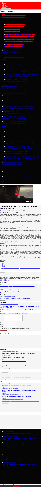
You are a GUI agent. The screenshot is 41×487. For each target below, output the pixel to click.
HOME (3, 13)
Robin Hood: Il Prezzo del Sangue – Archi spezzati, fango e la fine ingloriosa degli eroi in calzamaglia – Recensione (20, 143)
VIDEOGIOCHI (4, 105)
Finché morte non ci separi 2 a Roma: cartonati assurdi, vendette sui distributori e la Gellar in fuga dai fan (18, 41)
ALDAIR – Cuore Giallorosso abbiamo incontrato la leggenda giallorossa (14, 26)
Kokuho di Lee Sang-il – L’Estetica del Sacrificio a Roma (12, 31)
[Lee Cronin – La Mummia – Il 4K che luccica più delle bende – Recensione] (14, 55)
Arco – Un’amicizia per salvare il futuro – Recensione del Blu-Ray (11, 52)
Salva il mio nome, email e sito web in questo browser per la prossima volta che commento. (16, 328)
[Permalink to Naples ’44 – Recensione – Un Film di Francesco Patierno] (8, 359)
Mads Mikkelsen (31, 268)
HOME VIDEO (4, 49)
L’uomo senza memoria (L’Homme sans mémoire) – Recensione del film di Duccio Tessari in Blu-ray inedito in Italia (20, 71)
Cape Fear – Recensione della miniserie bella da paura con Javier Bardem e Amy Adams (14, 93)
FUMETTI (3, 181)
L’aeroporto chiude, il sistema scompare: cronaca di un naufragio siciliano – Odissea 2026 (14, 178)
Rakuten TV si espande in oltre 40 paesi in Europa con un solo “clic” (16, 459)
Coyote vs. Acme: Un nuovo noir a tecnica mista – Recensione (10, 129)
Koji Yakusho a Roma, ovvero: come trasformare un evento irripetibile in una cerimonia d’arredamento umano (19, 36)
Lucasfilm (26, 268)
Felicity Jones (12, 268)
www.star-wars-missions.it (20, 253)
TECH (3, 182)
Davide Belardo (3, 210)
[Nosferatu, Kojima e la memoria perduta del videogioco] (10, 111)
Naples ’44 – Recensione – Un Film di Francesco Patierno (14, 361)
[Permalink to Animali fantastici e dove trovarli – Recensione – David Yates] (11, 366)
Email (1, 324)
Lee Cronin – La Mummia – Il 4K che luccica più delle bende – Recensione (14, 57)
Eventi (3, 2)
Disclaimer (4, 7)
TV (2, 84)
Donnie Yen (8, 268)
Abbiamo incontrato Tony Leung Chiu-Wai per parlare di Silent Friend (13, 46)
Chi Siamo (4, 3)
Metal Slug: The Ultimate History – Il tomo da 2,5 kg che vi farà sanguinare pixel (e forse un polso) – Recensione (18, 108)
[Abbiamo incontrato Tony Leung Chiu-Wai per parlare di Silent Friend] (14, 44)
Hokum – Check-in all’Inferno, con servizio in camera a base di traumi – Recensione (15, 153)
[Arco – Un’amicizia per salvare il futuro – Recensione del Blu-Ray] (11, 50)
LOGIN (3, 183)
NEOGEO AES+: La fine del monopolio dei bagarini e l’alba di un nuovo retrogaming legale (14, 123)
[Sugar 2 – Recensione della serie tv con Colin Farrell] (9, 86)
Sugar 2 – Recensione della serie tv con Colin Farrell (9, 88)
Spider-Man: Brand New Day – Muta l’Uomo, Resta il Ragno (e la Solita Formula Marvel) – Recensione (18, 138)
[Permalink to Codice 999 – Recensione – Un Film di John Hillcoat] (7, 355)
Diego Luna (4, 268)
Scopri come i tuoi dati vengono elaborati (21, 331)
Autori (3, 4)
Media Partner (4, 5)
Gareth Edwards (22, 268)
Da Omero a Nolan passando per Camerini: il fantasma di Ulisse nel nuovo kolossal (13, 17)
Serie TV (5, 85)
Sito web (1, 326)
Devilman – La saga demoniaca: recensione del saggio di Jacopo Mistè (11, 173)
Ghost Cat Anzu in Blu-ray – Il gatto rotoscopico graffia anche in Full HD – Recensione (16, 81)
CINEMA (3, 14)
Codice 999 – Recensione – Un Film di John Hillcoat (13, 357)
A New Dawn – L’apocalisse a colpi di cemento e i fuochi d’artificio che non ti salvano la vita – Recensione (18, 148)
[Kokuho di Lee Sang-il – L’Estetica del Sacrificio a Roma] (12, 29)
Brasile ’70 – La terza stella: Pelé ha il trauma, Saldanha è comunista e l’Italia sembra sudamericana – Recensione (17, 102)
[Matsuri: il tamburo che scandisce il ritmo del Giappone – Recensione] (12, 162)
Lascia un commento (18, 210)
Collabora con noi (5, 6)
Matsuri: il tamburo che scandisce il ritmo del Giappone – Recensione (11, 164)
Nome (1, 322)
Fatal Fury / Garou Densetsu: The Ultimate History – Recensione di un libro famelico (14, 118)
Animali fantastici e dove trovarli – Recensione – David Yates (14, 368)
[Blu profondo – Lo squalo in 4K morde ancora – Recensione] (13, 64)
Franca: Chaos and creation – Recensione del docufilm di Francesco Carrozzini (18, 353)
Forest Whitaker (16, 268)
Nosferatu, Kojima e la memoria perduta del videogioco (10, 113)
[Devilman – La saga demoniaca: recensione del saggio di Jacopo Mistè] (12, 171)
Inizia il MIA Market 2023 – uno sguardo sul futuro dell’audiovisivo (16, 451)
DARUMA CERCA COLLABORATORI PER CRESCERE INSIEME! (17, 377)
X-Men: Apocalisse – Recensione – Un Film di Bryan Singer (14, 365)
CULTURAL (3, 161)
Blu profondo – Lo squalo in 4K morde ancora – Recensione (12, 66)
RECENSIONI (4, 126)
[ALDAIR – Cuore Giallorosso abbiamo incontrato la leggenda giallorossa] (14, 24)
